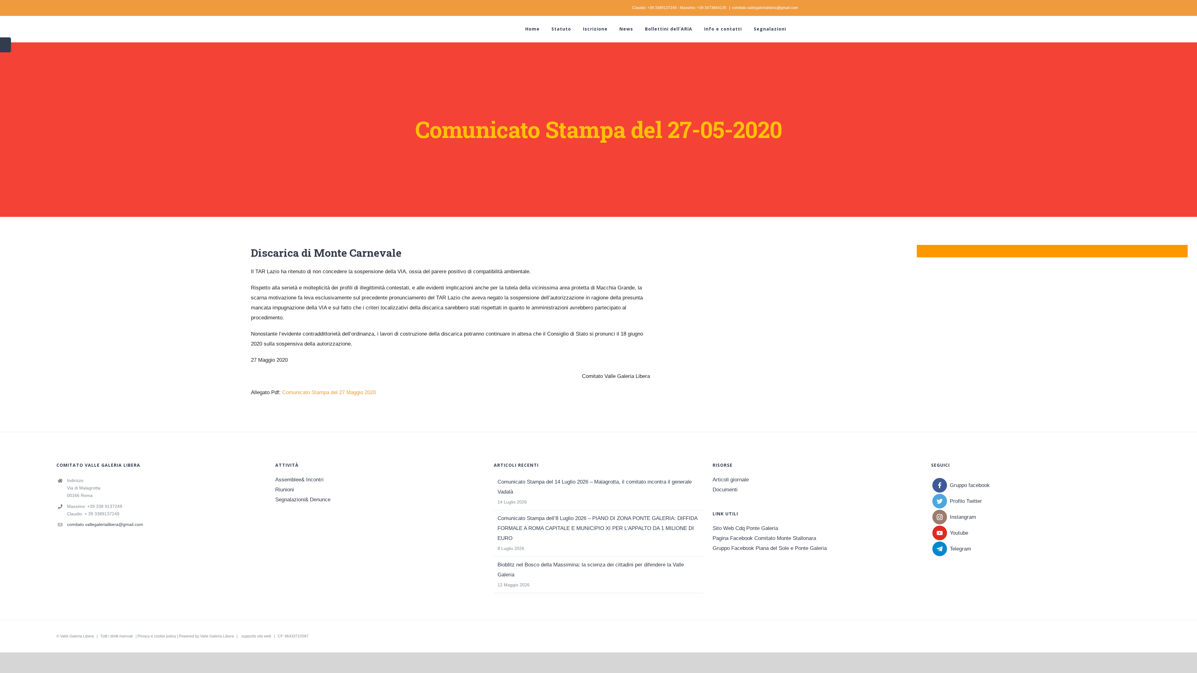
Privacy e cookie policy (156, 636)
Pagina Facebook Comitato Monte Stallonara (764, 538)
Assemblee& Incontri (299, 480)
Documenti (725, 490)
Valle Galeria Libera (77, 636)
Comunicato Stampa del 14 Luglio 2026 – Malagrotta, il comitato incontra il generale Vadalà (595, 487)
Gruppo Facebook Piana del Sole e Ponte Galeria (770, 548)
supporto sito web (256, 636)
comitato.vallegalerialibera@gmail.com (765, 8)
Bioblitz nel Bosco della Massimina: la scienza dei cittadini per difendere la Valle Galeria (591, 570)
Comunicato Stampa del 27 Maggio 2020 (329, 392)
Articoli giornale (731, 480)
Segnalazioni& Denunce (302, 500)
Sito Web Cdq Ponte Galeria (745, 528)
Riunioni (284, 490)
